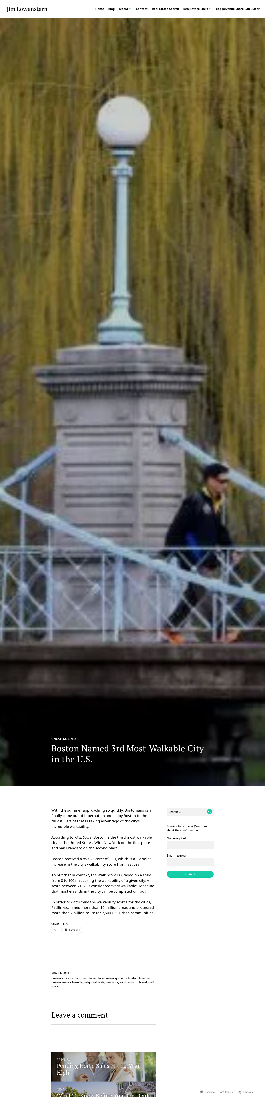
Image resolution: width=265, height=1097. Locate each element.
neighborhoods (94, 982)
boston (56, 978)
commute (86, 978)
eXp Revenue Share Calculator (238, 9)
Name (177, 838)
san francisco (129, 982)
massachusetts (72, 982)
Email (176, 856)
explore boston (103, 978)
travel (143, 982)
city (64, 978)
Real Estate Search (165, 9)
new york (112, 982)
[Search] (210, 812)
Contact (142, 9)
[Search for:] (190, 812)
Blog (111, 9)
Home (99, 9)
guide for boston (126, 978)
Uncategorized (63, 739)
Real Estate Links (195, 9)
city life (73, 978)
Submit (190, 874)
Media (123, 9)
